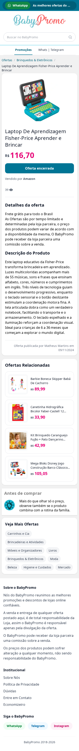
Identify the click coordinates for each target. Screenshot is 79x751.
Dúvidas (9, 691)
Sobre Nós (11, 677)
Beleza (12, 567)
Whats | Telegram (51, 50)
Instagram (61, 726)
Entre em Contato (17, 697)
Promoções (23, 50)
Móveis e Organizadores (25, 550)
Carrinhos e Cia (18, 534)
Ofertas (7, 60)
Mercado (64, 567)
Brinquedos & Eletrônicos (34, 60)
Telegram (38, 726)
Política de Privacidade (21, 684)
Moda (54, 559)
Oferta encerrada (39, 168)
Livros (53, 550)
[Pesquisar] (70, 37)
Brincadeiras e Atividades (26, 542)
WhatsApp (14, 726)
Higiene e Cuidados (37, 567)
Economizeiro (14, 704)
